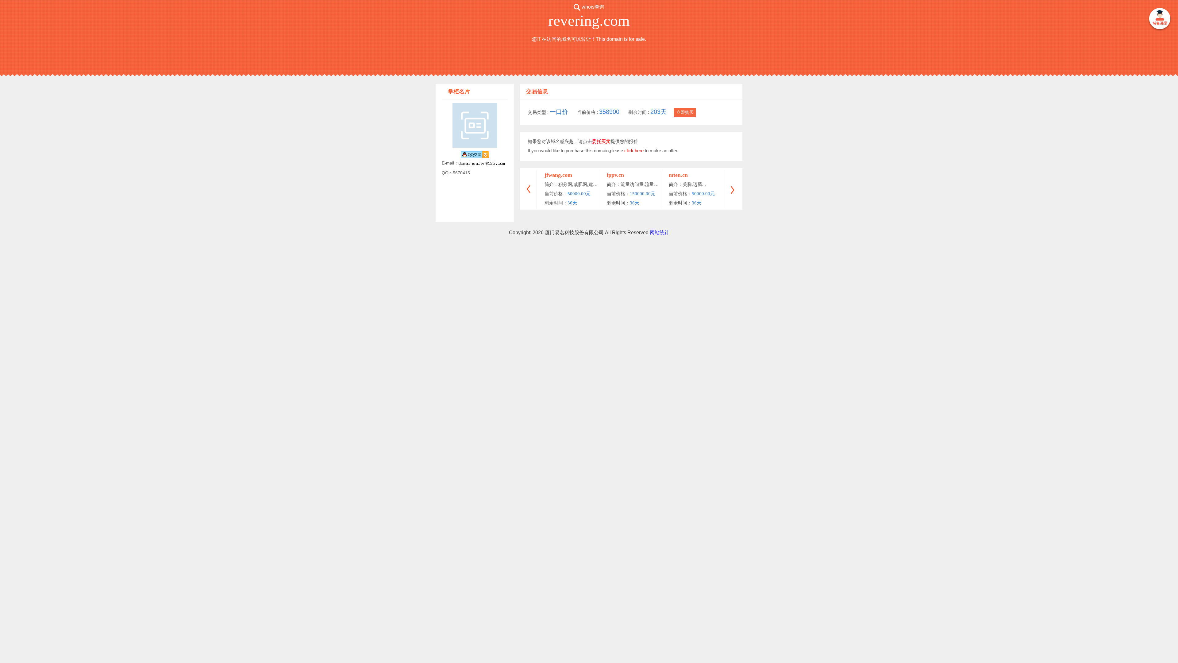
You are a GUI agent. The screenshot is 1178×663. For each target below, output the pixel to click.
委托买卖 (601, 141)
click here (634, 150)
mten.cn (678, 175)
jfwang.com (558, 175)
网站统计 (659, 232)
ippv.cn (615, 175)
